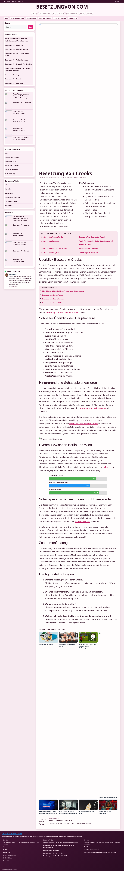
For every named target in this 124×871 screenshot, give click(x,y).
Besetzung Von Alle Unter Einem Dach (63, 312)
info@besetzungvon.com (91, 850)
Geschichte (9, 193)
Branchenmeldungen (17, 18)
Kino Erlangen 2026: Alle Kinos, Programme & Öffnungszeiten (63, 291)
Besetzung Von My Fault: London (16, 49)
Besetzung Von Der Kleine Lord (18, 260)
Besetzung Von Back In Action (92, 408)
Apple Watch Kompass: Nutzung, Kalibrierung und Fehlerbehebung (21, 96)
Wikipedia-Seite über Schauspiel (83, 423)
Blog (54, 13)
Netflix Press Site (82, 521)
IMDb (105, 467)
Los (30, 27)
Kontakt (82, 13)
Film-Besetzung (31, 18)
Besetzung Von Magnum (13, 75)
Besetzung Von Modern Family (51, 237)
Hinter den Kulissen (44, 13)
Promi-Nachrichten (71, 13)
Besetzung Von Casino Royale (52, 295)
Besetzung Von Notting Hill (14, 83)
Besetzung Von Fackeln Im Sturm (16, 60)
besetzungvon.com (62, 6)
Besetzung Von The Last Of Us (52, 303)
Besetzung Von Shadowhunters (53, 299)
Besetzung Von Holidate (21, 251)
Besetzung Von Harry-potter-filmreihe (92, 237)
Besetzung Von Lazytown (21, 225)
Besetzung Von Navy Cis (49, 253)
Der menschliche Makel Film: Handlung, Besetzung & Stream (20, 218)
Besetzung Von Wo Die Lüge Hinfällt (53, 248)
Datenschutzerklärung (12, 197)
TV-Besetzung (73, 18)
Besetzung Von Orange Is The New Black (19, 64)
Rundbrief (89, 13)
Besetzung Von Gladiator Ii (14, 79)
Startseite (61, 13)
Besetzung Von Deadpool (49, 241)
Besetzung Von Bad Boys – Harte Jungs (19, 243)
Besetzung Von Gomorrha (88, 248)
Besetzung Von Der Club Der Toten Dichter (21, 121)
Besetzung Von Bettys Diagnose (18, 234)
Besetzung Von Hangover (88, 253)
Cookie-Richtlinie (11, 201)
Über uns (34, 13)
